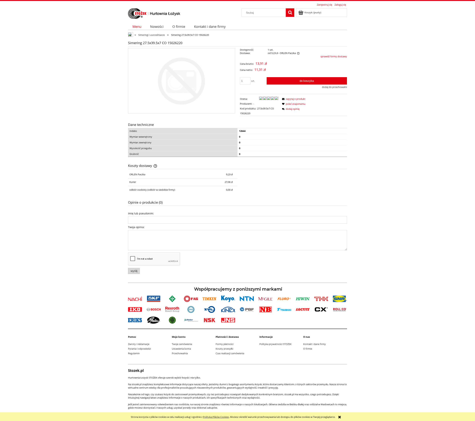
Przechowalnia (180, 353)
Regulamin (134, 353)
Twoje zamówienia (182, 344)
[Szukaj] (290, 12)
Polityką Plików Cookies (216, 417)
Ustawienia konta (181, 348)
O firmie (307, 348)
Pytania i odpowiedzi (139, 348)
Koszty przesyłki (224, 348)
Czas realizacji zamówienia (230, 353)
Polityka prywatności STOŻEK (275, 344)
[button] (293, 99)
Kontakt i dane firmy (314, 344)
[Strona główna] (154, 13)
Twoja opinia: (136, 227)
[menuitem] (137, 26)
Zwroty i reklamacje (138, 344)
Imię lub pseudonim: (141, 213)
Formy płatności (224, 344)
